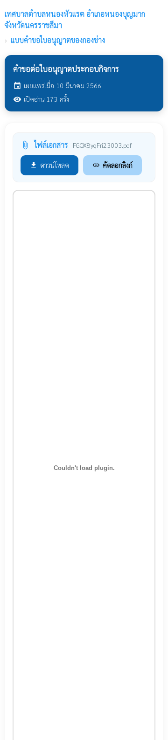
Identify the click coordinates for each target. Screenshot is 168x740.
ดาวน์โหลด (49, 164)
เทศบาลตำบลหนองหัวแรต (75, 19)
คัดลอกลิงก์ (112, 164)
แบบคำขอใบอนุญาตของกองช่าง (58, 40)
